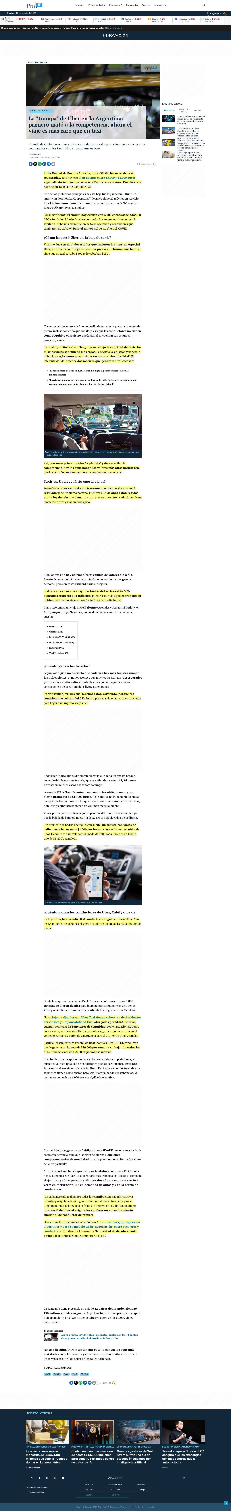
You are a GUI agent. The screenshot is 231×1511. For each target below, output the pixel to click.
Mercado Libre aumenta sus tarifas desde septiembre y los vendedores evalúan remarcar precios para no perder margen (191, 145)
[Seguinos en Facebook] (39, 1478)
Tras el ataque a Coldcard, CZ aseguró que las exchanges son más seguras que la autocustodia (183, 1456)
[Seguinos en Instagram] (32, 1478)
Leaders (89, 1495)
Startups (146, 5)
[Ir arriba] (226, 1503)
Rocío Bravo (36, 154)
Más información (113, 28)
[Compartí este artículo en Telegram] (49, 164)
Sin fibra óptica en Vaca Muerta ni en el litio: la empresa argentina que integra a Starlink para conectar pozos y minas (188, 133)
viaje (74, 1374)
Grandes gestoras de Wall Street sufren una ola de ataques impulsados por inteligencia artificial (135, 1456)
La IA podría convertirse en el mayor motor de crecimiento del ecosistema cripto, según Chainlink (191, 120)
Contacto (115, 1495)
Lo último (79, 5)
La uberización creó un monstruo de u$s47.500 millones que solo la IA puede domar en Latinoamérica (46, 1456)
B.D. (167, 1467)
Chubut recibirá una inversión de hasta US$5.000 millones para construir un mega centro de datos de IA (92, 1456)
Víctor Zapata (34, 1467)
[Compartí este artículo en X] (35, 164)
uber (47, 1374)
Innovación (160, 5)
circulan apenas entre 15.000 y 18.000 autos (104, 177)
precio (84, 1374)
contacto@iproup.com (35, 1492)
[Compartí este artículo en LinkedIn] (44, 164)
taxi (66, 1374)
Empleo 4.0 (132, 5)
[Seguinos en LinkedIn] (47, 1478)
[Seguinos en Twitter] (55, 1478)
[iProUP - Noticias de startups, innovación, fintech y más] (33, 5)
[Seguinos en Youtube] (63, 1478)
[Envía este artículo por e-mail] (53, 164)
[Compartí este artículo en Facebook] (31, 164)
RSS (183, 1478)
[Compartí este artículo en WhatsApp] (40, 164)
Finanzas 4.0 (115, 5)
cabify (57, 1374)
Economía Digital (96, 5)
